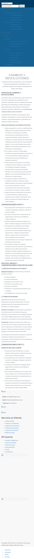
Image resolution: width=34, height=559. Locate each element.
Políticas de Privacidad (12, 428)
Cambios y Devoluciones (12, 425)
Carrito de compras (10, 442)
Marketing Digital (14, 46)
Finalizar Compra (14, 57)
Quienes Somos (9, 421)
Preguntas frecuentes (15, 62)
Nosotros (8, 37)
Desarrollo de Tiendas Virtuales (18, 41)
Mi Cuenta (8, 51)
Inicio (6, 34)
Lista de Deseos (13, 60)
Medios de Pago (10, 432)
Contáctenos (9, 64)
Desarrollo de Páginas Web (17, 44)
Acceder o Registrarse (15, 53)
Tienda (7, 48)
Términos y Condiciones (12, 423)
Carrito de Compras (14, 55)
